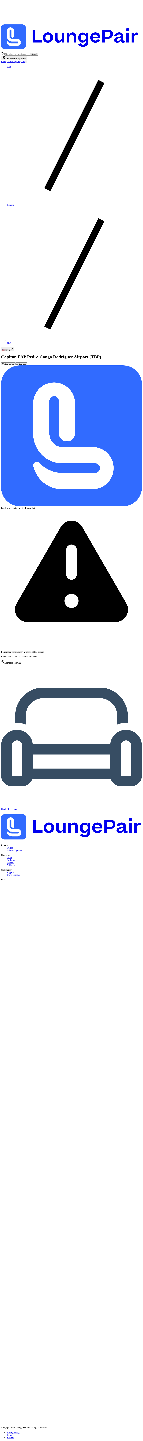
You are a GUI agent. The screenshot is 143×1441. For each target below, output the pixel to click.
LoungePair (7, 61)
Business (11, 860)
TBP (9, 343)
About (9, 857)
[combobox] (17, 54)
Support (10, 872)
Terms (9, 1435)
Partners (10, 862)
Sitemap (10, 1437)
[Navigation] (26, 61)
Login (15, 61)
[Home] (71, 50)
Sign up (21, 61)
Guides (10, 848)
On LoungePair (8, 364)
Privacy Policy (13, 1432)
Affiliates (11, 865)
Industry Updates (14, 850)
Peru (9, 66)
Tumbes (10, 205)
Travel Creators (13, 875)
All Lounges (21, 364)
